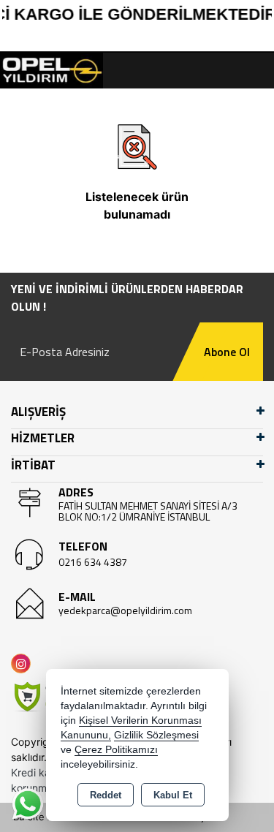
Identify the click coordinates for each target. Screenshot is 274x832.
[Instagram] (24, 663)
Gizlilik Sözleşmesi (156, 735)
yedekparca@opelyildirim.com (125, 610)
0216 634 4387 (92, 562)
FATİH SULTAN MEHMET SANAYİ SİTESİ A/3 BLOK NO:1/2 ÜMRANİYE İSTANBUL (147, 511)
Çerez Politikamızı (116, 749)
